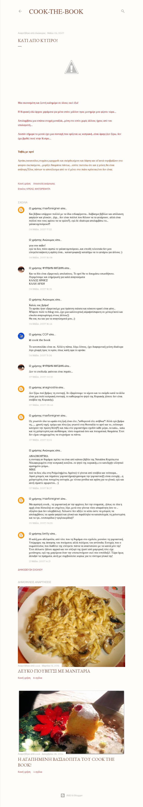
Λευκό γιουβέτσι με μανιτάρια (54, 671)
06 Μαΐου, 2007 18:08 (41, 257)
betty (46, 533)
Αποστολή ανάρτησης (44, 183)
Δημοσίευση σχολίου (30, 569)
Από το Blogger (74, 795)
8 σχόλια (37, 677)
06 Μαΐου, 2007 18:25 (40, 289)
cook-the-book (56, 11)
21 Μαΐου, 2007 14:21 (39, 561)
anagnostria (50, 387)
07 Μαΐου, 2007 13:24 (40, 439)
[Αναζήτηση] (123, 10)
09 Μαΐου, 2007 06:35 (41, 523)
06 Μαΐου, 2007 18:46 (40, 323)
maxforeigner (51, 208)
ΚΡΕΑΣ (30, 188)
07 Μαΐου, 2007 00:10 (41, 376)
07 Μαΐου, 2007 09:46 (41, 405)
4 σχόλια (37, 771)
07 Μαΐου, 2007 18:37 (40, 488)
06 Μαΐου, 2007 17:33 (40, 229)
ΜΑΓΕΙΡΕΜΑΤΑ (42, 188)
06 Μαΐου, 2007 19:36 (40, 355)
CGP (45, 334)
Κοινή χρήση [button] (24, 183)
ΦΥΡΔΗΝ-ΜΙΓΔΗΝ (53, 268)
